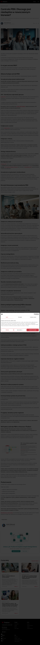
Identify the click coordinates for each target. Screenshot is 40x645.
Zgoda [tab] (7, 317)
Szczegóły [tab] (20, 317)
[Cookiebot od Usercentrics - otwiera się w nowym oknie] (34, 314)
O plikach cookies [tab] (33, 317)
